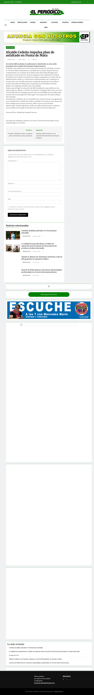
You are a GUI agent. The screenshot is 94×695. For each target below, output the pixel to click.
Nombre (11, 183)
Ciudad (32, 22)
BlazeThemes (59, 691)
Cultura (54, 22)
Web (9, 199)
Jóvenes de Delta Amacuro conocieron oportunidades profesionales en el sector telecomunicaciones (41, 271)
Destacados (22, 22)
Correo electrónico (15, 191)
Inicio (13, 22)
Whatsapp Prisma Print (49, 294)
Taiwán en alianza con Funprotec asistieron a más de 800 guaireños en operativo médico (57, 2)
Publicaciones (77, 22)
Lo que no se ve (14, 655)
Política (65, 22)
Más (46, 27)
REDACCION (11, 59)
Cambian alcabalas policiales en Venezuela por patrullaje (26, 647)
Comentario (12, 161)
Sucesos (43, 22)
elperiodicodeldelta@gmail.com (44, 683)
